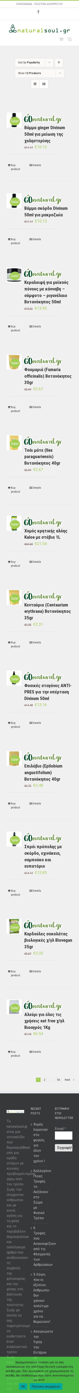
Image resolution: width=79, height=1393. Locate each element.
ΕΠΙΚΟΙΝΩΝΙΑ (24, 4)
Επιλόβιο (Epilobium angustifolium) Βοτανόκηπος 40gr (43, 772)
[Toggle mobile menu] (70, 39)
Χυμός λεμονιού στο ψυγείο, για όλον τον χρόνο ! (39, 1142)
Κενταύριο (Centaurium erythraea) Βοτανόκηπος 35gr (47, 611)
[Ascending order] (59, 62)
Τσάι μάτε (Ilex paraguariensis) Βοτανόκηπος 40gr (42, 457)
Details (36, 165)
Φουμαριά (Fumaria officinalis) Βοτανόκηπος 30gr (48, 376)
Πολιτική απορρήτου (46, 1386)
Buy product (15, 167)
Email (60, 1129)
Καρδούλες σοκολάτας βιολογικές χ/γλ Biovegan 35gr (48, 940)
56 (58, 1079)
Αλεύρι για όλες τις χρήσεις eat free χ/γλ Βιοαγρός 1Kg (44, 1021)
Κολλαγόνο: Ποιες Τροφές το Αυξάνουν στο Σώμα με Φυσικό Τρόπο (39, 1194)
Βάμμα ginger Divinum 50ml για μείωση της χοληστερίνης (44, 134)
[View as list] (44, 84)
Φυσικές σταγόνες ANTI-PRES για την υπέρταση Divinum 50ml (48, 692)
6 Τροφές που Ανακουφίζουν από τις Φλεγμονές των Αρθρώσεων (39, 1246)
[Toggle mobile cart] (61, 39)
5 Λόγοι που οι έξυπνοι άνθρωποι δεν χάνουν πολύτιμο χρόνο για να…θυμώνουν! (39, 1298)
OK (23, 1386)
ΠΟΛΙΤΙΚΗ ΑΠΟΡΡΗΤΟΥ (48, 4)
